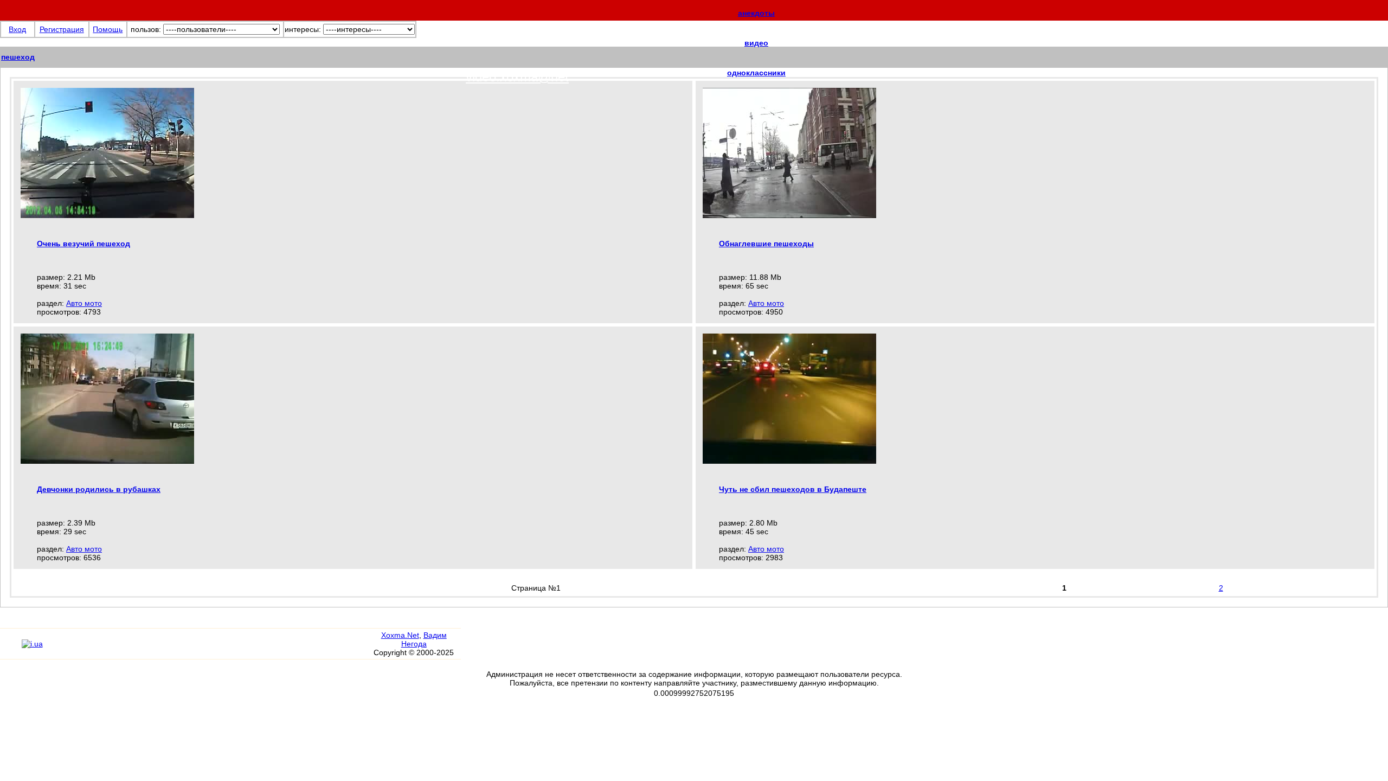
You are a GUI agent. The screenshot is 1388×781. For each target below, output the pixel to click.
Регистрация (62, 29)
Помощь (108, 29)
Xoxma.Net (400, 635)
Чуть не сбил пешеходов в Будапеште (792, 489)
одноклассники (756, 72)
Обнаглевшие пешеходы (766, 243)
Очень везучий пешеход (83, 243)
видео (756, 43)
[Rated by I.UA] (32, 643)
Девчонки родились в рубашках (98, 489)
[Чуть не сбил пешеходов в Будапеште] (789, 461)
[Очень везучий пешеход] (107, 215)
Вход (17, 29)
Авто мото (84, 303)
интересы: (303, 29)
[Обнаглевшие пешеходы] (789, 215)
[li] (10, 648)
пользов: (146, 29)
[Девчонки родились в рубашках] (107, 461)
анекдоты (756, 13)
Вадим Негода (424, 639)
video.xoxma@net (517, 76)
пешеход (18, 57)
